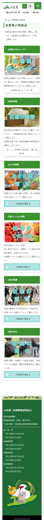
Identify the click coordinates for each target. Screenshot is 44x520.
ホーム (7, 20)
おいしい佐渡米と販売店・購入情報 (22, 151)
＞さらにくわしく (22, 203)
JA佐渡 (20, 519)
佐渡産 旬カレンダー (22, 90)
